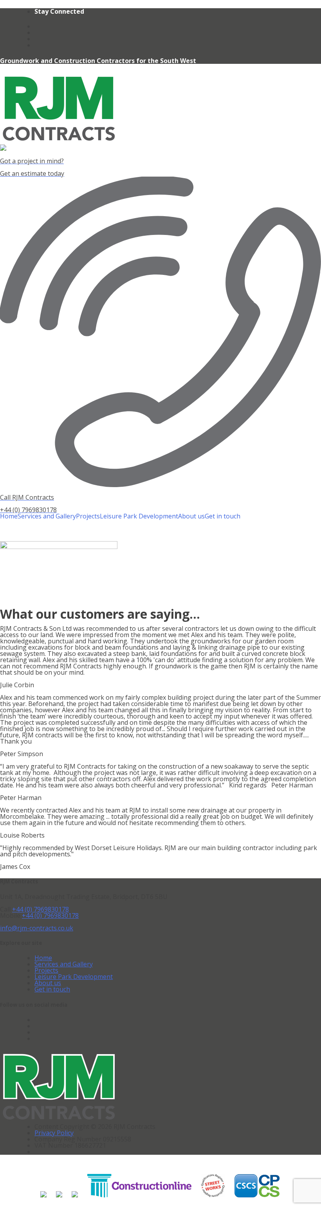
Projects (88, 516)
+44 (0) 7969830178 (40, 909)
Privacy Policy (54, 1133)
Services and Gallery (47, 516)
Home (9, 516)
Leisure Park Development (139, 516)
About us (191, 516)
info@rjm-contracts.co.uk (36, 928)
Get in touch (222, 516)
